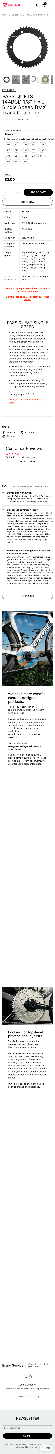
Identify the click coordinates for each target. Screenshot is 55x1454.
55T (33, 150)
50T (42, 144)
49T (33, 144)
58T (16, 156)
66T (25, 161)
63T (42, 156)
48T (25, 144)
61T (33, 156)
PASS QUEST (9, 90)
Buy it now (27, 202)
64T (8, 161)
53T (25, 150)
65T (17, 161)
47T (16, 144)
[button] (38, 5)
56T (42, 150)
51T (8, 150)
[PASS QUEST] (11, 5)
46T (8, 144)
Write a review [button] (27, 461)
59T (25, 156)
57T (8, 156)
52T (16, 150)
